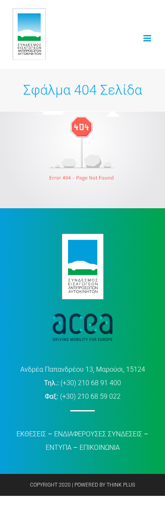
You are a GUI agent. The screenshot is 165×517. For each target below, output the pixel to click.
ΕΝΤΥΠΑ (59, 448)
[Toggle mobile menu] (147, 38)
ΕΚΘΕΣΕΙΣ (31, 434)
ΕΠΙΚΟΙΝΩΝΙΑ (100, 448)
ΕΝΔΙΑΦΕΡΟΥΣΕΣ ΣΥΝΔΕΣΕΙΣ (98, 434)
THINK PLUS (121, 485)
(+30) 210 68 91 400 (90, 383)
